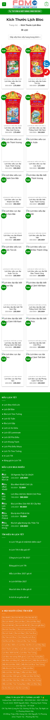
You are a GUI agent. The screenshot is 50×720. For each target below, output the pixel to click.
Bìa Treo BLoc (31, 633)
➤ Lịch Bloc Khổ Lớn (11, 405)
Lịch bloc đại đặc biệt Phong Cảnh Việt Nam (12, 344)
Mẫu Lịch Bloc (28, 668)
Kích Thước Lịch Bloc (10, 649)
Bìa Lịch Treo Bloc (9, 629)
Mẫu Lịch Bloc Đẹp (34, 684)
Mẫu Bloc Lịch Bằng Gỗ (11, 660)
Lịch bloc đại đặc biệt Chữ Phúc (37, 344)
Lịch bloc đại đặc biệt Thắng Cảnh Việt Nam (37, 308)
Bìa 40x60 (6, 618)
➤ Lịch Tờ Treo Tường (11, 451)
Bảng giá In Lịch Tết (17, 566)
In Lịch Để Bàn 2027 (18, 581)
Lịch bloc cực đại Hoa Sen (13, 380)
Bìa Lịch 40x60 (8, 621)
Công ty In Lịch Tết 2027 (19, 558)
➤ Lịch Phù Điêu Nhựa (12, 447)
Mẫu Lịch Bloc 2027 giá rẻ (20, 574)
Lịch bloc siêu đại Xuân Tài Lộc (37, 82)
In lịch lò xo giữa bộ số (19, 597)
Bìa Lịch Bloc (20, 621)
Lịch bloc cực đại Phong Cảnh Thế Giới (37, 380)
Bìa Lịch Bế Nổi (8, 625)
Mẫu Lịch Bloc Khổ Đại (31, 676)
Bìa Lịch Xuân (7, 633)
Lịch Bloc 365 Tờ (34, 649)
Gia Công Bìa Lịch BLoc (26, 637)
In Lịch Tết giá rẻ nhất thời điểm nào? (25, 542)
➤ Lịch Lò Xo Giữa (10, 428)
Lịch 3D (23, 649)
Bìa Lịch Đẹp (19, 633)
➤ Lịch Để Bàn (8, 409)
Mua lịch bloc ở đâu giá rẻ (20, 589)
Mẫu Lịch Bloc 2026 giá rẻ (12, 676)
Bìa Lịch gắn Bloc (38, 625)
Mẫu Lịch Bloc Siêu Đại (11, 680)
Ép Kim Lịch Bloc (22, 688)
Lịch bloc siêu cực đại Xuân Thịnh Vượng (13, 165)
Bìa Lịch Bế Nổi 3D (22, 625)
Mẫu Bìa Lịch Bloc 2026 (11, 664)
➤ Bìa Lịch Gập (8, 423)
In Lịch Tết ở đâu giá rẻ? (19, 550)
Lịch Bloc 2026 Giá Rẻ (10, 653)
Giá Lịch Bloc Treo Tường (26, 641)
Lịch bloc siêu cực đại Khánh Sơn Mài (13, 201)
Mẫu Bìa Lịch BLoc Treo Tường (33, 664)
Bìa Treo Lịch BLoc (9, 637)
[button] (4, 4)
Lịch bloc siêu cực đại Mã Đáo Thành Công (37, 272)
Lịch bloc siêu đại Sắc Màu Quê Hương (12, 129)
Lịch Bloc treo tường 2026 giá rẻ (14, 657)
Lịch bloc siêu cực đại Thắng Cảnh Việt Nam (37, 129)
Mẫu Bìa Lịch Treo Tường (12, 668)
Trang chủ (13, 25)
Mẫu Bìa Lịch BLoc (40, 660)
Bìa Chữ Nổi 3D (17, 618)
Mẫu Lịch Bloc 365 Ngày (11, 672)
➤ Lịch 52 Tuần (8, 419)
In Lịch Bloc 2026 (9, 645)
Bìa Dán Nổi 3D (30, 618)
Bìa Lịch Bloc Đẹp (33, 621)
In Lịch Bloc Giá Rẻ (24, 645)
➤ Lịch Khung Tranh (10, 442)
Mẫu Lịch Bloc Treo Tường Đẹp (14, 684)
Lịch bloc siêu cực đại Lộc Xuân (37, 165)
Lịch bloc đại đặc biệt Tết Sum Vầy (12, 308)
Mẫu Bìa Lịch (26, 660)
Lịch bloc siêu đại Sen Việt (37, 236)
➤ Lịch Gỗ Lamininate (11, 433)
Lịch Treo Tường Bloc (35, 657)
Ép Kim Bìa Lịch (8, 688)
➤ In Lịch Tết (7, 456)
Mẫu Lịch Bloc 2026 (29, 672)
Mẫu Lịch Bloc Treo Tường (30, 680)
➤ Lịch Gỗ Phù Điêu (10, 437)
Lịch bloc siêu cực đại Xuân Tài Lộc (13, 272)
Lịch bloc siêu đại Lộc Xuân (13, 82)
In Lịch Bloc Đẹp (39, 645)
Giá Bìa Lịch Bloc (9, 641)
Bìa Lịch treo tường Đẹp (26, 629)
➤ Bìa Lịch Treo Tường (12, 414)
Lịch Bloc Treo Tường (28, 653)
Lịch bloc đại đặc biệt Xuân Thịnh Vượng (37, 201)
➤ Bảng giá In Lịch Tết (11, 461)
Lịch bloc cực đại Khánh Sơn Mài (13, 236)
